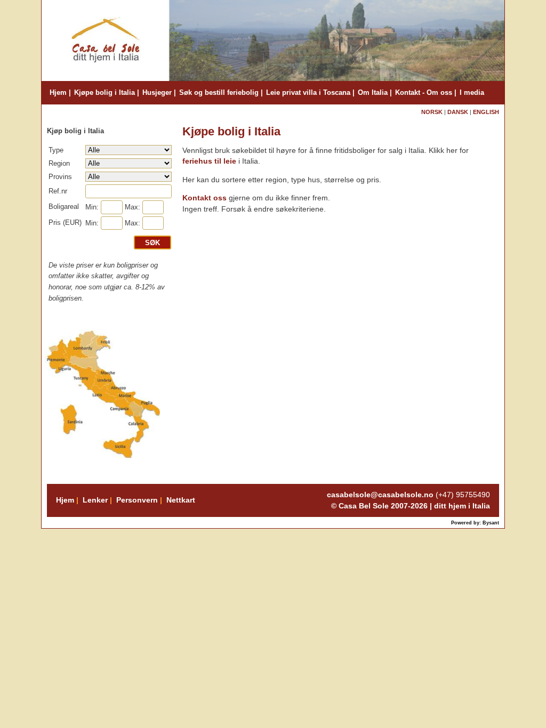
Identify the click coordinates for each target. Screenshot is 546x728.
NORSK (432, 112)
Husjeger (157, 92)
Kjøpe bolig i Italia (104, 92)
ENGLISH (486, 112)
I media (472, 92)
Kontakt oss (204, 198)
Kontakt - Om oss (423, 92)
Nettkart (180, 500)
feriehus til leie (210, 161)
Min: (92, 207)
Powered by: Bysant (475, 522)
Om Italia (373, 92)
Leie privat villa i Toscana (308, 92)
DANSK (458, 112)
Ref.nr (58, 191)
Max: (132, 207)
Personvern (137, 500)
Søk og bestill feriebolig (219, 92)
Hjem (58, 92)
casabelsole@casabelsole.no (380, 494)
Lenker (95, 500)
